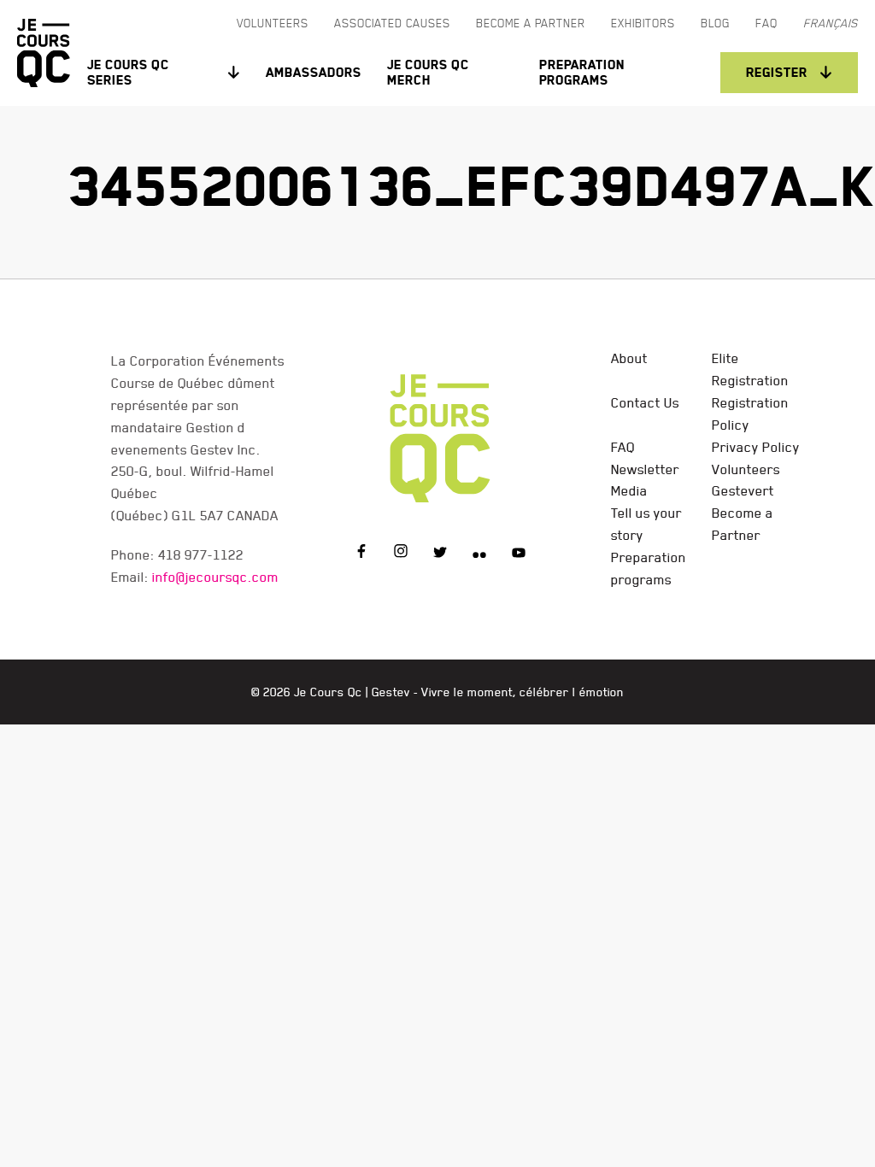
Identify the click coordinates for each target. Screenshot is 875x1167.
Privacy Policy (756, 446)
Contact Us (645, 402)
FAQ (623, 446)
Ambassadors (313, 72)
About (629, 358)
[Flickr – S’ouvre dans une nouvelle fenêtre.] (479, 553)
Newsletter (645, 469)
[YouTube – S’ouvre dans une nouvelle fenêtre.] (519, 553)
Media (629, 490)
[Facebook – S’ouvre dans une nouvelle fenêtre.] (361, 553)
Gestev (391, 692)
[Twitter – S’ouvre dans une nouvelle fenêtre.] (440, 553)
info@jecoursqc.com (215, 576)
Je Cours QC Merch (428, 72)
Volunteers (746, 469)
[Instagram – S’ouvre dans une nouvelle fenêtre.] (401, 553)
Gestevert (743, 490)
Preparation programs (582, 72)
